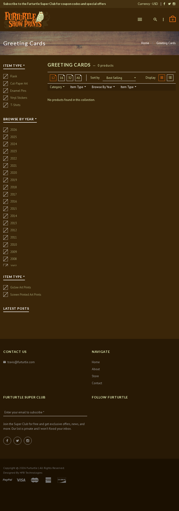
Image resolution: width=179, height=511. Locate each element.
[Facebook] (164, 4)
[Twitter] (169, 4)
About (96, 369)
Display (150, 78)
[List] (170, 78)
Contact (97, 383)
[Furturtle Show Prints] (26, 20)
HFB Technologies (31, 472)
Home (145, 43)
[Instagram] (174, 4)
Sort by (95, 78)
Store (95, 376)
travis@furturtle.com (21, 362)
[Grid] (161, 78)
